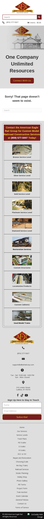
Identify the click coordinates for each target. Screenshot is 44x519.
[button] (17, 395)
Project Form (22, 488)
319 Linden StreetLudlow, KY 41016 (23, 388)
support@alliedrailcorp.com (23, 365)
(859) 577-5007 (12, 22)
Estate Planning (22, 473)
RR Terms (22, 484)
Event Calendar (22, 496)
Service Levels (22, 435)
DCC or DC (22, 454)
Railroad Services (22, 469)
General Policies (22, 500)
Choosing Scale (22, 462)
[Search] (39, 17)
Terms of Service (22, 507)
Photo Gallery (22, 481)
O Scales (22, 446)
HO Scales (22, 442)
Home (22, 427)
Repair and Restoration (22, 458)
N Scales (22, 450)
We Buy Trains (22, 465)
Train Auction (22, 492)
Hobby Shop (22, 477)
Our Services (22, 431)
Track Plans (22, 439)
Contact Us (22, 503)
